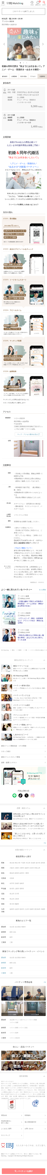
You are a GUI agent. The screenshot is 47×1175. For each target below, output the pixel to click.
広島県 (17, 899)
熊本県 (22, 909)
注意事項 (42, 76)
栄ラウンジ (24, 1020)
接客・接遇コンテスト (9, 762)
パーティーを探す (25, 1171)
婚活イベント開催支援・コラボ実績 (13, 746)
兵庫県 (22, 868)
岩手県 (12, 883)
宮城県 (17, 883)
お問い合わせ (29, 1128)
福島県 (22, 883)
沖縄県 (43, 909)
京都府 (17, 868)
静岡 (11, 932)
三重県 (26, 873)
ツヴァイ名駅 (14, 1022)
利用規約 (27, 1115)
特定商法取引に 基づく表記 (6, 1122)
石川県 (17, 894)
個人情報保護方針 (30, 1122)
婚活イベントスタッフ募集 (10, 757)
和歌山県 (37, 868)
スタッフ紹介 (6, 751)
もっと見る (42, 589)
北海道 (12, 878)
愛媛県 (17, 904)
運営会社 (4, 1115)
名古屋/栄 (18, 927)
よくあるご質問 (6, 1128)
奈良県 (31, 868)
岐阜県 (22, 873)
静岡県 (17, 873)
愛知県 (12, 873)
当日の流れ (23, 76)
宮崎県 (31, 909)
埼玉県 (28, 863)
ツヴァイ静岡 (14, 1028)
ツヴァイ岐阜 (14, 1033)
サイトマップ (5, 1135)
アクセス (33, 76)
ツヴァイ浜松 (23, 1028)
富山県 (12, 894)
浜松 (14, 932)
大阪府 (12, 868)
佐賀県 (17, 909)
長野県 (22, 888)
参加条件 (4, 76)
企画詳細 (14, 76)
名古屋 (12, 927)
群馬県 (43, 863)
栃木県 (38, 863)
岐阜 (11, 937)
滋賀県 (26, 868)
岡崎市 (23, 927)
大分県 (26, 909)
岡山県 (12, 899)
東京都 (12, 863)
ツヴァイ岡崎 (32, 1020)
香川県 (12, 904)
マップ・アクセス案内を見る (27, 434)
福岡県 (12, 909)
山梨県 (17, 888)
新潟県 (12, 888)
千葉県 (23, 863)
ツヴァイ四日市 (15, 1038)
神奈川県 (17, 863)
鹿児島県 (37, 909)
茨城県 (33, 863)
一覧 (44, 843)
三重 (11, 942)
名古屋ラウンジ (15, 1020)
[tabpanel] (23, 44)
